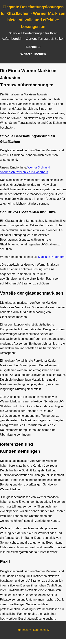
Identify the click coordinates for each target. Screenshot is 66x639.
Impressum (24, 629)
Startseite (33, 47)
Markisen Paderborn (51, 256)
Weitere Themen (33, 54)
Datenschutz (41, 629)
